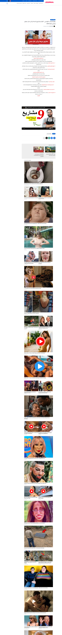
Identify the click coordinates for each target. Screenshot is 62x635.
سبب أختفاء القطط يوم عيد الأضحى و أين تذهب (50, 155)
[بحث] (7, 3)
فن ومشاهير (41, 3)
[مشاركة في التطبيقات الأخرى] (44, 138)
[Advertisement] (31, 13)
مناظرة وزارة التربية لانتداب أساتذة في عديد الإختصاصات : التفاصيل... (39, 155)
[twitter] (8, 1)
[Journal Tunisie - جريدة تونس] (49, 2)
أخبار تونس (28, 3)
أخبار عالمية (24, 3)
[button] (52, 138)
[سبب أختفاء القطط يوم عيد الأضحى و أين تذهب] (50, 149)
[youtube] (10, 1)
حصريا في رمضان (19, 3)
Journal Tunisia (51, 26)
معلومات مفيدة (36, 3)
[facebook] (7, 1)
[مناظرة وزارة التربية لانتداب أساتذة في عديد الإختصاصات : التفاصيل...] (38, 149)
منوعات (32, 3)
